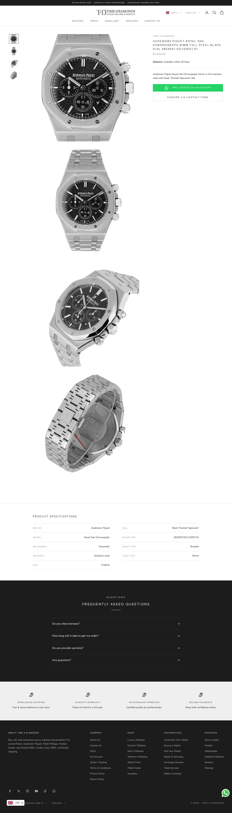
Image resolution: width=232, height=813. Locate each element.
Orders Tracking (98, 762)
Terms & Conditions (100, 768)
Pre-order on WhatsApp (192, 87)
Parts (94, 21)
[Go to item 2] (14, 51)
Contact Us (152, 21)
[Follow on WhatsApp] (54, 791)
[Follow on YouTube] (36, 791)
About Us (95, 740)
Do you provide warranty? (67, 648)
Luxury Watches (136, 740)
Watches (78, 21)
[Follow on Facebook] (10, 791)
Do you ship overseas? (65, 624)
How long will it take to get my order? (75, 636)
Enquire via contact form (187, 97)
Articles (209, 745)
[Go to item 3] (14, 63)
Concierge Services (174, 762)
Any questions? (61, 660)
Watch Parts (134, 762)
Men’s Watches (136, 751)
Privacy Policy (97, 773)
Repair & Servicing (173, 756)
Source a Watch (172, 745)
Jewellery (112, 21)
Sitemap (209, 768)
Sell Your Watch (172, 751)
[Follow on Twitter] (18, 791)
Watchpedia (211, 751)
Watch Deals (134, 768)
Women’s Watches (137, 756)
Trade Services (171, 768)
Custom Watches (137, 745)
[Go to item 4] (14, 75)
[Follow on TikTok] (45, 791)
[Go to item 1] (14, 39)
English (191, 13)
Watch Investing (172, 773)
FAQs (93, 751)
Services (132, 21)
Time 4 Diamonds (164, 36)
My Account (96, 756)
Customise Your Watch (176, 740)
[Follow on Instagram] (27, 791)
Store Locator (212, 740)
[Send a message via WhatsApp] (225, 793)
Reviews (209, 762)
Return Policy (97, 779)
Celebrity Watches (214, 756)
